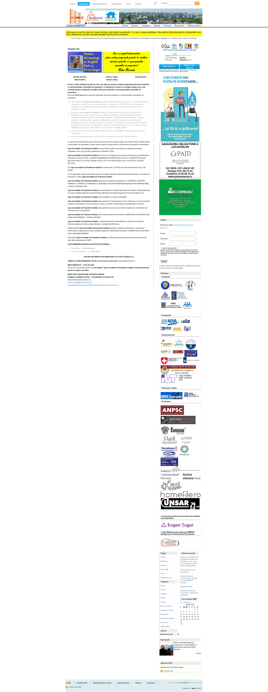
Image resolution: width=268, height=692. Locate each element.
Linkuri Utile (117, 4)
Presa (128, 4)
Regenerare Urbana (167, 618)
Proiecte (167, 26)
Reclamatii (179, 26)
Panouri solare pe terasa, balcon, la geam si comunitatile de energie (189, 579)
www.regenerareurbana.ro (94, 285)
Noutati (157, 26)
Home (72, 4)
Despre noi (83, 4)
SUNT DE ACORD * (170, 248)
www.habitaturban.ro (75, 285)
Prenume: (164, 239)
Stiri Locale (164, 622)
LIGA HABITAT (75, 25)
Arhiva (125, 26)
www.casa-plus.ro (111, 285)
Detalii (198, 653)
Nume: (163, 233)
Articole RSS (168, 671)
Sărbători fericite (186, 586)
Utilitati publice (194, 26)
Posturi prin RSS (75, 687)
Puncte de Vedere (166, 606)
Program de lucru (100, 4)
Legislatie (146, 26)
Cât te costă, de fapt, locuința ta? (188, 571)
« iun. (182, 624)
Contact (138, 4)
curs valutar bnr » (186, 602)
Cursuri (135, 26)
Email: (163, 244)
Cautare (164, 3)
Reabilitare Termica (166, 610)
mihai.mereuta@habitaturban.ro (80, 282)
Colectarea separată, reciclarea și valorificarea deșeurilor (189, 593)
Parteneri (163, 565)
